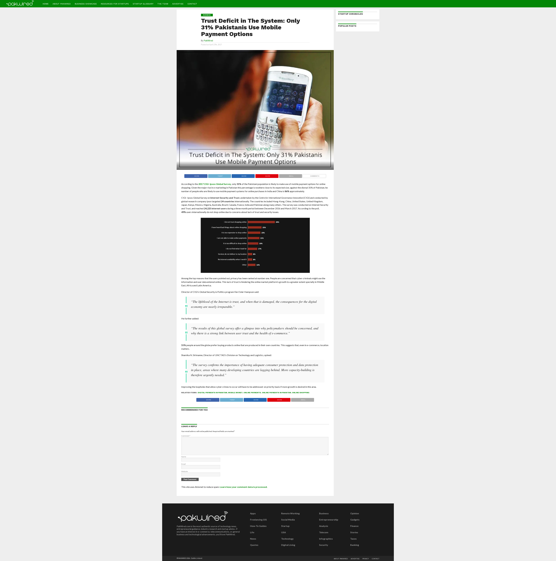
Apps (253, 513)
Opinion (354, 513)
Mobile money (235, 393)
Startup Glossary (143, 4)
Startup (285, 526)
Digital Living (288, 545)
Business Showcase (86, 4)
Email (183, 464)
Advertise (177, 4)
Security (323, 545)
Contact (192, 4)
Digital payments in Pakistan (212, 393)
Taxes (353, 538)
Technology (287, 538)
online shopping (300, 393)
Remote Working (290, 513)
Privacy (365, 559)
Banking (354, 545)
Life (252, 532)
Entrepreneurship (328, 519)
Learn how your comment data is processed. (243, 486)
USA (283, 532)
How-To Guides (258, 526)
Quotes (254, 545)
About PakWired (62, 4)
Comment (185, 436)
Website (184, 471)
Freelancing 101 (258, 519)
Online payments (252, 393)
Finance (354, 526)
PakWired (208, 40)
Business (324, 513)
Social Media (288, 519)
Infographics (326, 538)
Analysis (323, 526)
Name (183, 457)
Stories (354, 532)
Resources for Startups (115, 4)
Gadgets (355, 519)
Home (46, 4)
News (253, 538)
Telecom (323, 532)
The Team (162, 4)
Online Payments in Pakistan (276, 393)
